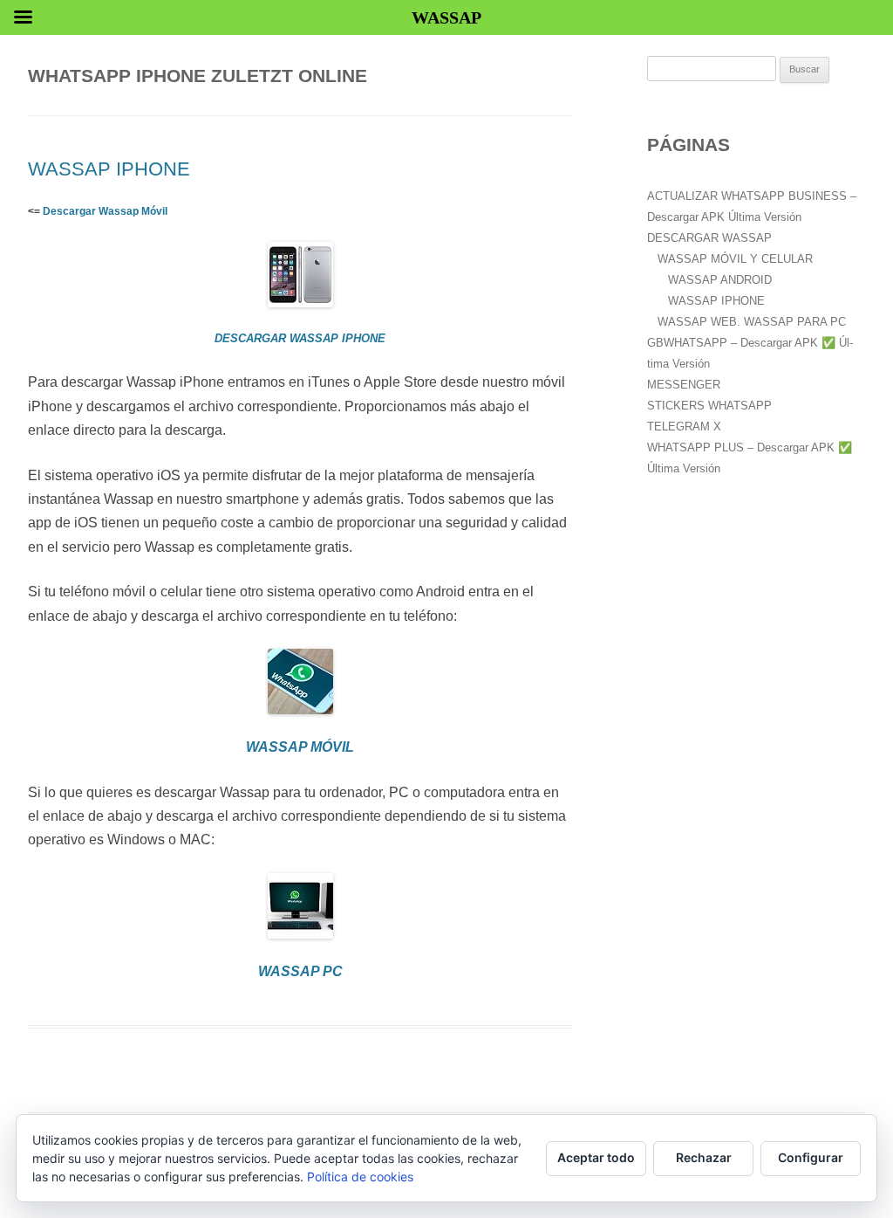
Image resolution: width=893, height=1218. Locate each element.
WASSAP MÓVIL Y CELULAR (735, 258)
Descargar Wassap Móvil (105, 211)
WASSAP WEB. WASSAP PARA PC (752, 321)
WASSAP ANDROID (720, 279)
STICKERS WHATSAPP (709, 405)
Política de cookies (360, 1176)
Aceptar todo (596, 1157)
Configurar (810, 1157)
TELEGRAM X (684, 426)
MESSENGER (683, 384)
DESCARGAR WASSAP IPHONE (300, 338)
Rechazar (704, 1157)
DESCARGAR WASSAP (709, 237)
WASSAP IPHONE (109, 169)
